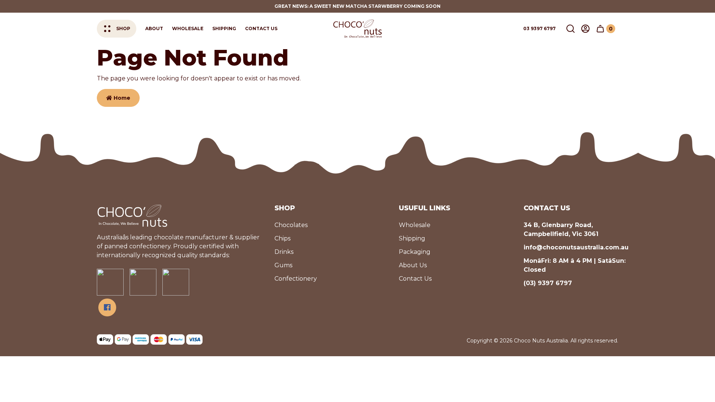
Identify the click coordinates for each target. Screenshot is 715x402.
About (154, 28)
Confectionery (295, 278)
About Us (413, 265)
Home (121, 98)
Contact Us (261, 28)
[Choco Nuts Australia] (357, 28)
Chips (282, 238)
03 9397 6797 (539, 28)
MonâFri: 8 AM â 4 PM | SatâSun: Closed (575, 265)
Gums (283, 265)
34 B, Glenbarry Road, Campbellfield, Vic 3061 (561, 229)
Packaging (414, 251)
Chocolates (291, 225)
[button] (570, 29)
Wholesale (187, 28)
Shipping (224, 28)
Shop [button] (123, 28)
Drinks (283, 251)
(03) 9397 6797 (548, 283)
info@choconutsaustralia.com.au (576, 247)
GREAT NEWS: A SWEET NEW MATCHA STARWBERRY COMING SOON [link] (357, 6)
